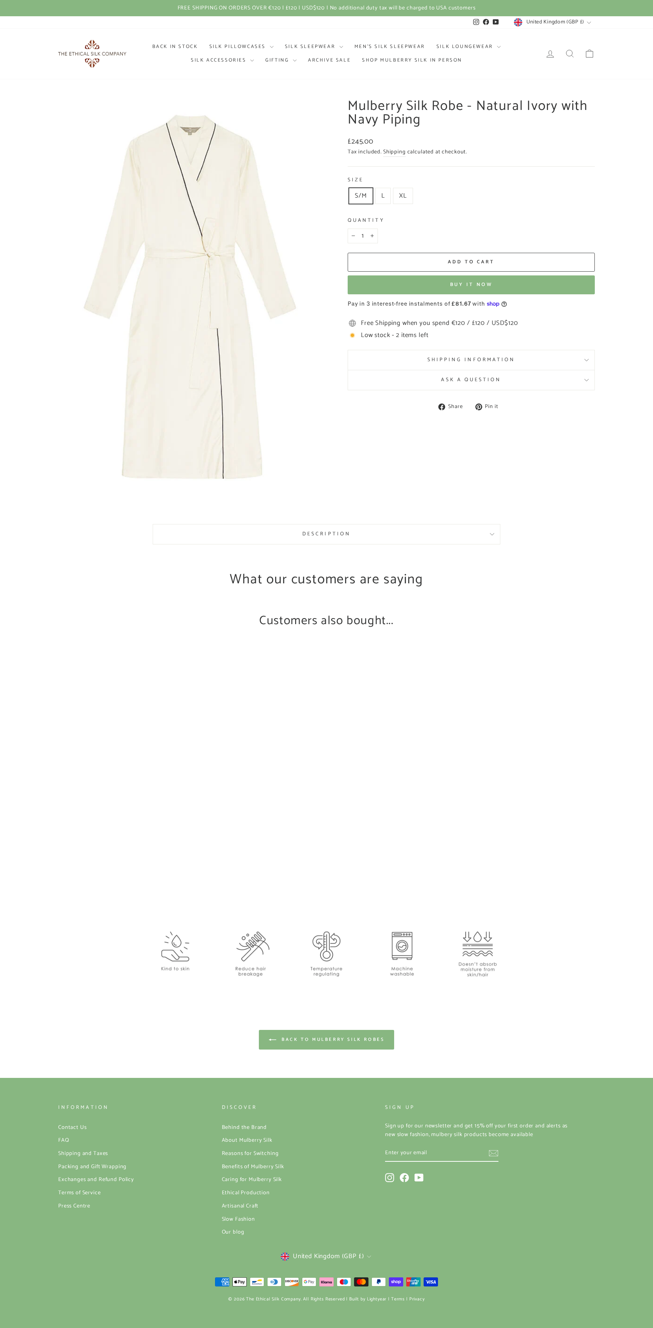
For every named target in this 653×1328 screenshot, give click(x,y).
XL (403, 195)
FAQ (63, 1140)
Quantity (366, 220)
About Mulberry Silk (247, 1140)
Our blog (233, 1232)
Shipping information (471, 360)
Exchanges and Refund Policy (96, 1179)
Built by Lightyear (368, 1299)
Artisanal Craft (240, 1206)
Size (356, 180)
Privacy (417, 1299)
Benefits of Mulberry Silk (253, 1166)
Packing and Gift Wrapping (92, 1166)
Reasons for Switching (250, 1153)
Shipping (394, 152)
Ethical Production (246, 1192)
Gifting (278, 60)
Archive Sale (329, 60)
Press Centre (74, 1206)
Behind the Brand (244, 1127)
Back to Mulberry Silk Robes (332, 1039)
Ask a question (471, 380)
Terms (398, 1299)
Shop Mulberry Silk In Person (412, 60)
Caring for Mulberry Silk (252, 1179)
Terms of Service (79, 1192)
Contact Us (72, 1127)
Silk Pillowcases (238, 47)
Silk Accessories (219, 60)
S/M (361, 195)
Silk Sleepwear (311, 47)
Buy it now (471, 285)
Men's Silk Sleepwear (389, 47)
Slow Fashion (238, 1219)
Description (326, 534)
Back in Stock (175, 47)
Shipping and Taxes (83, 1153)
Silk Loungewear (465, 47)
